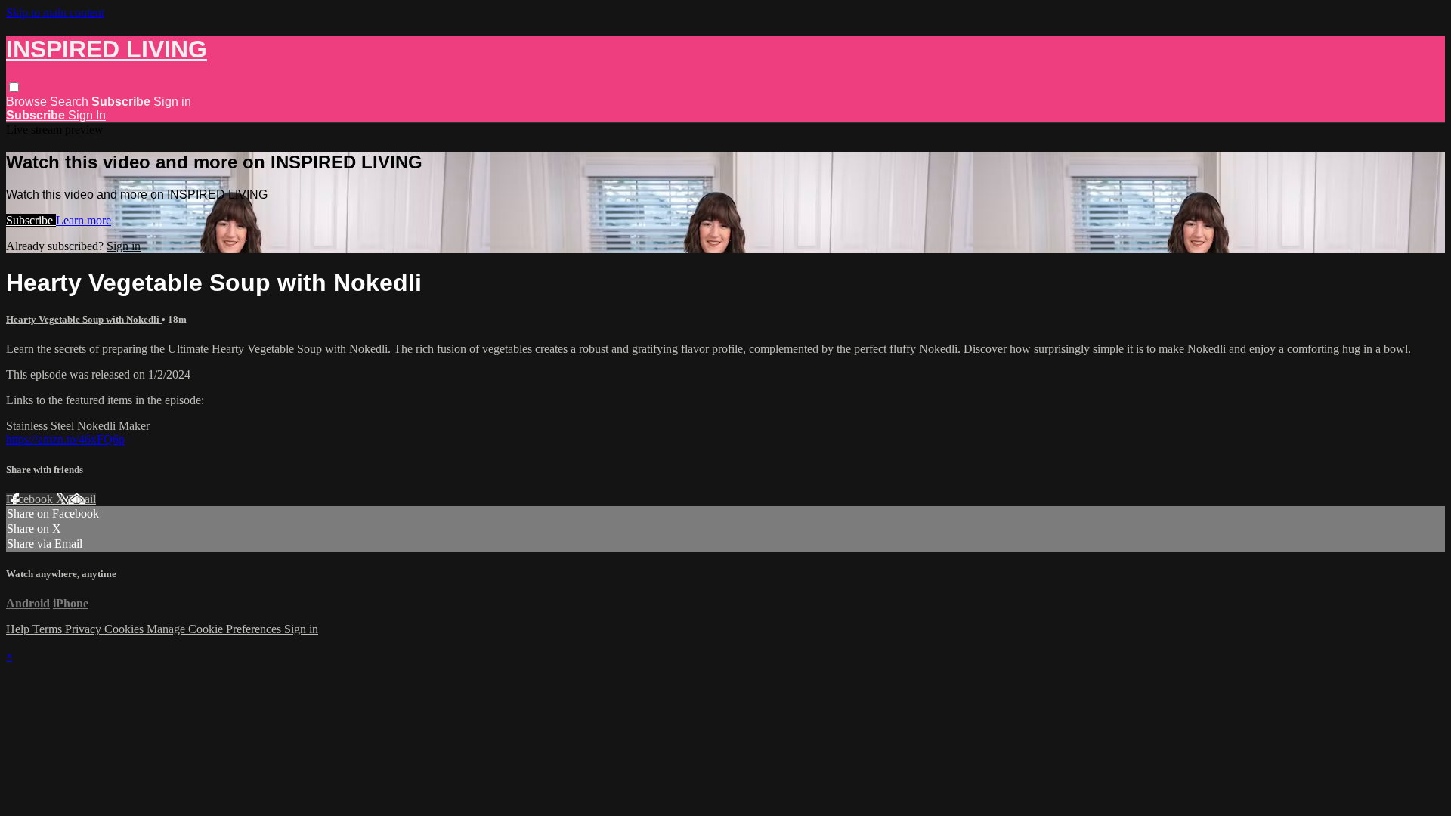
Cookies (125, 629)
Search (70, 101)
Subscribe (31, 220)
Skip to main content (55, 12)
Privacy (84, 629)
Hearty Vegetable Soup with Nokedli (84, 319)
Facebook (31, 499)
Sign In (87, 115)
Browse (28, 101)
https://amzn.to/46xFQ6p (65, 439)
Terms (48, 629)
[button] (14, 87)
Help (19, 629)
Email (82, 499)
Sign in (172, 101)
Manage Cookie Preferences (215, 629)
